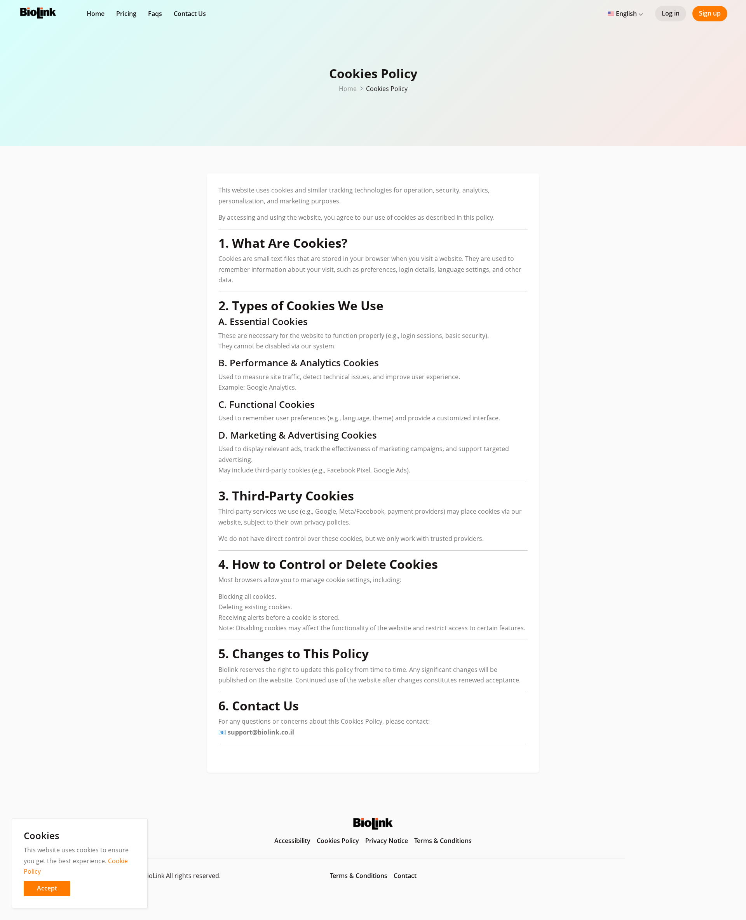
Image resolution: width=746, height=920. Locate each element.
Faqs (155, 13)
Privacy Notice (386, 840)
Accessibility (292, 840)
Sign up (710, 13)
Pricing (126, 13)
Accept (47, 888)
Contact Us (190, 13)
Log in (671, 13)
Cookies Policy (338, 840)
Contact (405, 875)
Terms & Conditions (443, 840)
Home (96, 13)
